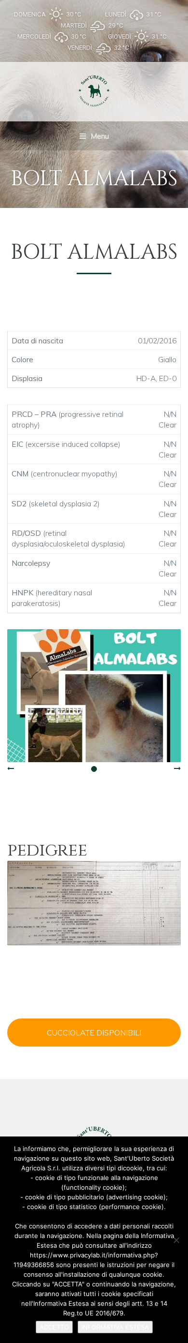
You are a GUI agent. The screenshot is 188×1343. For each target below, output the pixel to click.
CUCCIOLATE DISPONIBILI (94, 1032)
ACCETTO (54, 1327)
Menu (99, 136)
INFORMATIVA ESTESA (115, 1327)
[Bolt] (94, 695)
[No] (176, 1240)
